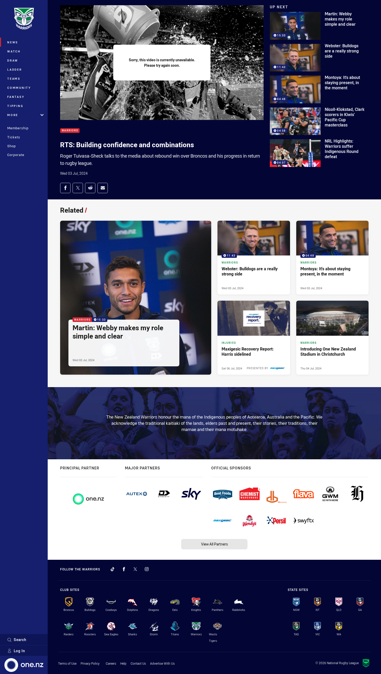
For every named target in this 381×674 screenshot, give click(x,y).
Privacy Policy (90, 663)
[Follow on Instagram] (147, 569)
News (12, 42)
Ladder (14, 69)
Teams (13, 78)
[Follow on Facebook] (124, 569)
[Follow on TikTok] (112, 569)
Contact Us (138, 663)
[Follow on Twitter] (135, 569)
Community (19, 88)
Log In (19, 650)
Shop (11, 146)
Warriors (70, 130)
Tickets (13, 137)
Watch (14, 51)
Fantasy (15, 97)
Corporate (15, 154)
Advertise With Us (162, 663)
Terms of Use (67, 663)
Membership (18, 128)
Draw (12, 60)
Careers (111, 663)
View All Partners (214, 544)
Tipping (15, 106)
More (12, 115)
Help (123, 663)
